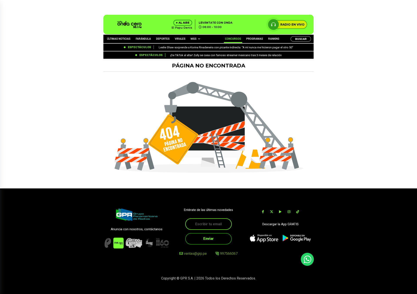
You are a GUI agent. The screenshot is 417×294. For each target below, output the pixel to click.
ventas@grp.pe (195, 254)
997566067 (229, 254)
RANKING (273, 38)
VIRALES (180, 38)
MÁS (194, 38)
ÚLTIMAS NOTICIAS (119, 38)
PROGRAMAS (254, 38)
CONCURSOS (233, 38)
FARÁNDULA (143, 38)
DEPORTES (163, 38)
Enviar (208, 239)
